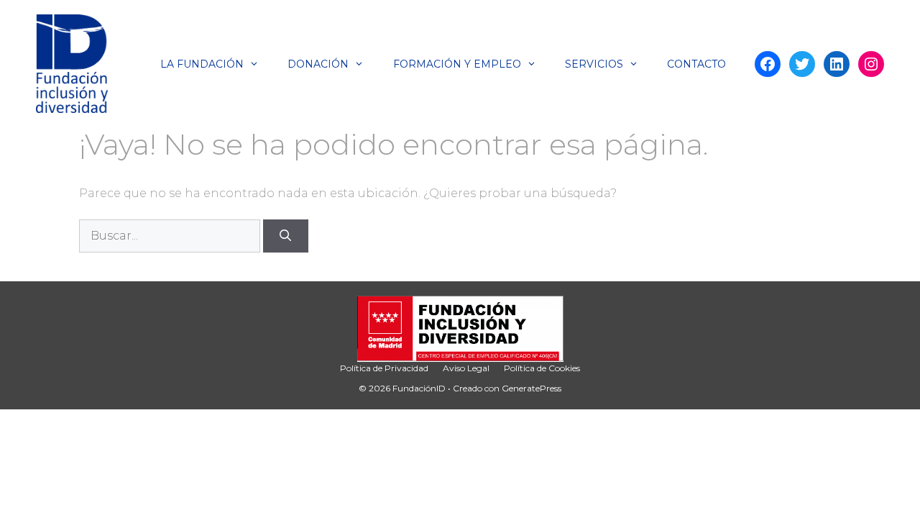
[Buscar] (285, 236)
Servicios (594, 64)
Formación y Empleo (457, 64)
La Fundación (202, 64)
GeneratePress (531, 388)
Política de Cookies (542, 368)
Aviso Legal (466, 368)
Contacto (696, 64)
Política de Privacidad (384, 368)
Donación (318, 64)
